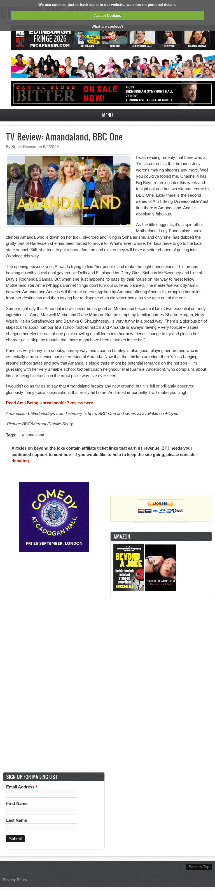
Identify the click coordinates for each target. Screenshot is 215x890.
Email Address (21, 787)
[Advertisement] (161, 684)
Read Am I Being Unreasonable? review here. (50, 402)
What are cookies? (107, 26)
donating (20, 460)
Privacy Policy (15, 880)
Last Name (16, 820)
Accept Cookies (107, 15)
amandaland (33, 435)
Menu (107, 115)
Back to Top (199, 867)
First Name (16, 803)
